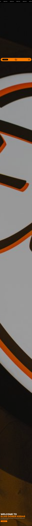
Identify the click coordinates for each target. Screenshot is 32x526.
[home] (16, 59)
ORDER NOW (5, 59)
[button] (29, 60)
